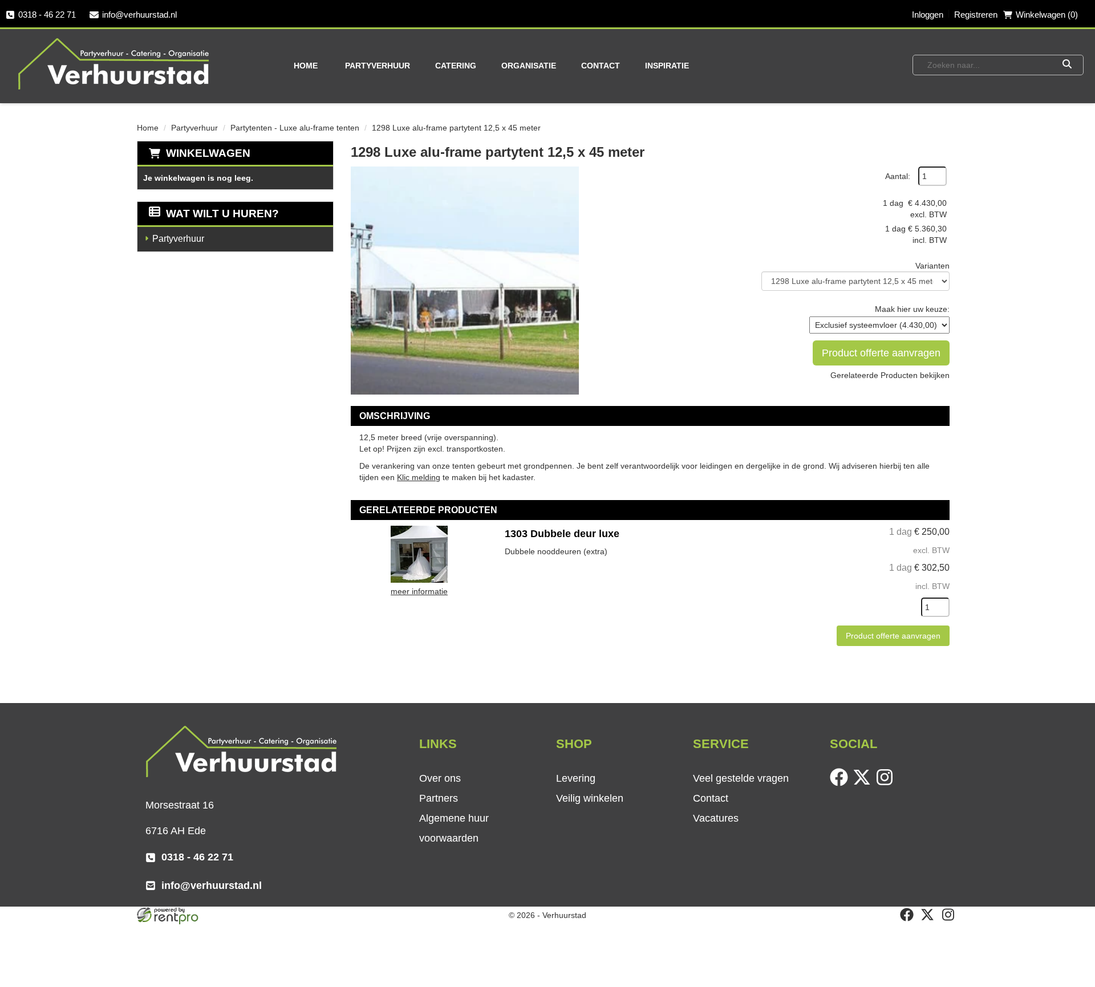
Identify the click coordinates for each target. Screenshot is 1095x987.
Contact (600, 65)
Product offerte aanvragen (881, 353)
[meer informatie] (419, 553)
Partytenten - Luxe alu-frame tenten (294, 127)
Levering (575, 778)
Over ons (440, 778)
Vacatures (716, 818)
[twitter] (864, 783)
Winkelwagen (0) (1047, 14)
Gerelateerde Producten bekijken (890, 375)
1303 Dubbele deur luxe (562, 533)
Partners (438, 798)
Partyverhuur (377, 65)
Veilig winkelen (589, 798)
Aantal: (897, 176)
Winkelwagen (208, 153)
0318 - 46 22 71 (47, 14)
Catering (455, 65)
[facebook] (841, 783)
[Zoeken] (1066, 65)
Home (306, 65)
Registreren (975, 14)
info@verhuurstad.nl (139, 14)
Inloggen (927, 14)
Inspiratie (667, 65)
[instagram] (886, 783)
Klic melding (418, 477)
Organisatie (528, 65)
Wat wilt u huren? (222, 214)
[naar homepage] (115, 63)
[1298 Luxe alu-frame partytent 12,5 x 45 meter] (465, 280)
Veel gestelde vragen (741, 778)
